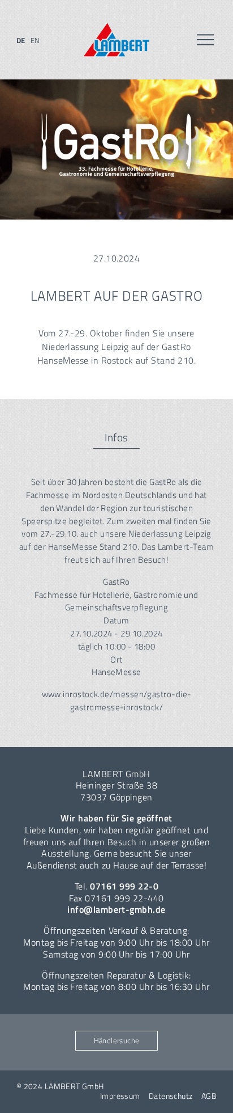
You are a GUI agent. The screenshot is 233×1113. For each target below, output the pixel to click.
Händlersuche (117, 1040)
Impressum (120, 1096)
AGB (209, 1096)
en (35, 40)
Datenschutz (171, 1096)
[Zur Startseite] (116, 40)
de (20, 40)
